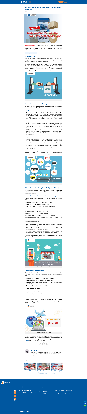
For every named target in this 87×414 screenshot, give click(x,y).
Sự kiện (56, 1)
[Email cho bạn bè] (44, 344)
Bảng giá (44, 1)
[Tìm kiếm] (30, 2)
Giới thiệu (37, 1)
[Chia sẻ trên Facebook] (40, 344)
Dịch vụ (40, 1)
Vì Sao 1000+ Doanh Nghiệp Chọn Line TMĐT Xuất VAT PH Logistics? (57, 372)
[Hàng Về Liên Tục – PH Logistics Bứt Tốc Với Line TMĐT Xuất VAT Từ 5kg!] (43, 366)
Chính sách (48, 1)
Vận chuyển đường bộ (43, 391)
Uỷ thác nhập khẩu (43, 393)
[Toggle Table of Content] (35, 53)
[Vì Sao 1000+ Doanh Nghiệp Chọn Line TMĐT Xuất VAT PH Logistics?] (57, 366)
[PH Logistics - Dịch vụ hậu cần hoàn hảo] (24, 2)
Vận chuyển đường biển (44, 389)
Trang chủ (33, 1)
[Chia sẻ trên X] (42, 344)
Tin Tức (52, 1)
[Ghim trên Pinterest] (46, 344)
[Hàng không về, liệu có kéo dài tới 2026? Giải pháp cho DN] (30, 366)
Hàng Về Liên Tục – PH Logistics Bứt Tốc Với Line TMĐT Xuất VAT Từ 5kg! (42, 372)
